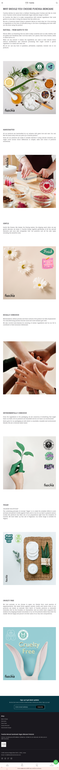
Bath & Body (4, 719)
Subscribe (40, 707)
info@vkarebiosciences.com (13, 755)
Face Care (4, 723)
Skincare (3, 721)
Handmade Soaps (6, 728)
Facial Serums (5, 725)
